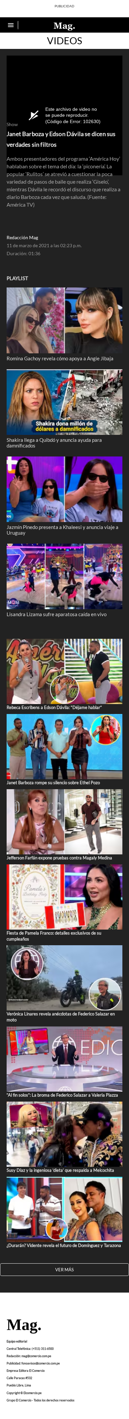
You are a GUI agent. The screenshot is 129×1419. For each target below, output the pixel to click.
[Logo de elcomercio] (64, 26)
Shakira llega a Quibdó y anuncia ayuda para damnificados (54, 442)
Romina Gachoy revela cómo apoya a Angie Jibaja (60, 358)
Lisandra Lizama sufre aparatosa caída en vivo (57, 614)
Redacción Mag (22, 237)
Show (12, 124)
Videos (64, 41)
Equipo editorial (17, 1341)
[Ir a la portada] (24, 1326)
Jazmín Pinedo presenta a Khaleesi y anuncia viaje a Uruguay (62, 529)
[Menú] (11, 25)
